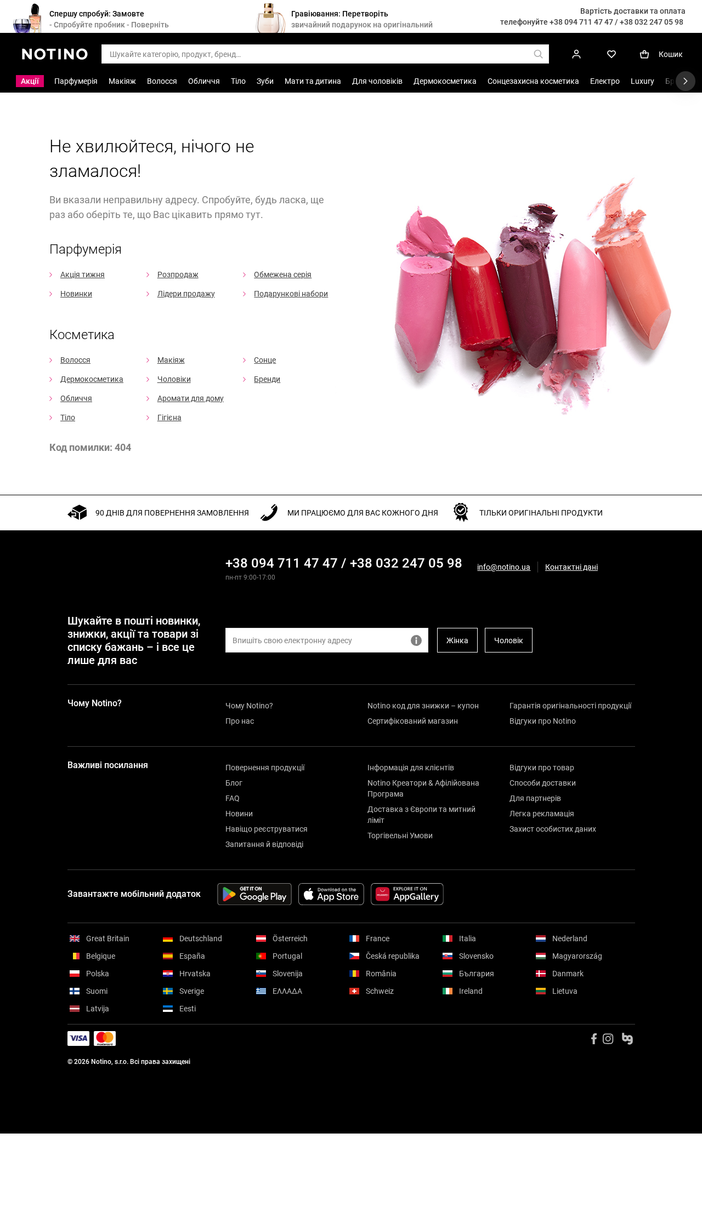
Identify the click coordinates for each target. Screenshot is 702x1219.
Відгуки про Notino (542, 721)
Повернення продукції (264, 767)
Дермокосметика (91, 379)
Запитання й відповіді (264, 844)
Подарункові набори (291, 293)
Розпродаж (178, 274)
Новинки (76, 293)
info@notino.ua (503, 567)
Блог (233, 783)
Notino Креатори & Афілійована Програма (423, 788)
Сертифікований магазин (412, 721)
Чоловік (508, 640)
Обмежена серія (283, 274)
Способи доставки (542, 783)
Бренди (267, 379)
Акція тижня (82, 274)
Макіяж (171, 360)
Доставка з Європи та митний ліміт (421, 815)
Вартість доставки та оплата (633, 11)
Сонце (265, 360)
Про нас (239, 721)
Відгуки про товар (541, 767)
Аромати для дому (190, 398)
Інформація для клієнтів (410, 767)
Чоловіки (174, 379)
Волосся (75, 360)
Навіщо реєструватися (266, 829)
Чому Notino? (249, 705)
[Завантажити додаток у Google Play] (254, 894)
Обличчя (76, 398)
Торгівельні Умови (400, 835)
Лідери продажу (186, 293)
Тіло (67, 417)
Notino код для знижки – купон (423, 705)
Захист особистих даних (552, 829)
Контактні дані (571, 567)
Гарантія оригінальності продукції (570, 705)
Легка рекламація (541, 813)
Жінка (457, 640)
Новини (239, 813)
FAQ (232, 798)
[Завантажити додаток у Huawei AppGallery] (407, 894)
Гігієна (169, 417)
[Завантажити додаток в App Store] (331, 894)
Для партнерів (535, 798)
